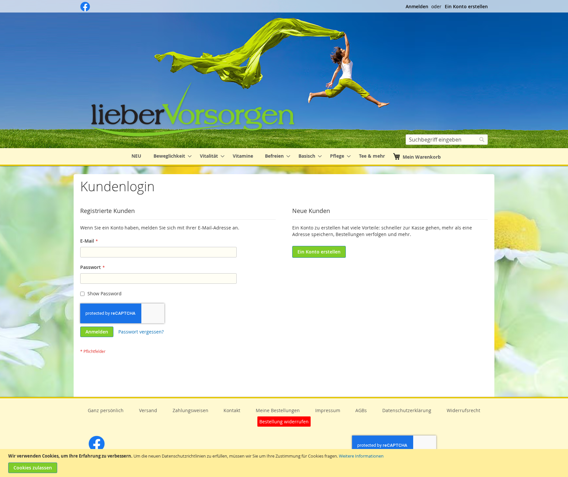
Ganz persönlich (106, 410)
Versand (148, 410)
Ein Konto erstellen (466, 6)
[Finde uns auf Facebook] (85, 10)
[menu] (284, 156)
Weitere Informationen (361, 456)
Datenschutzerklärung (406, 410)
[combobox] (447, 139)
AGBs (361, 410)
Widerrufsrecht (463, 410)
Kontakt (232, 410)
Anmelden (417, 6)
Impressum (327, 410)
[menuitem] (136, 156)
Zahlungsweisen (190, 410)
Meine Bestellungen (278, 410)
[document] (284, 463)
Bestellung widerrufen (284, 421)
